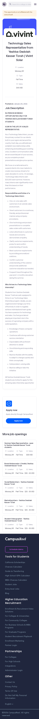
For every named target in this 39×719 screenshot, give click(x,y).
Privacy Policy (11, 687)
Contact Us (10, 682)
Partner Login (11, 645)
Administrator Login (14, 670)
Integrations (10, 666)
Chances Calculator (13, 567)
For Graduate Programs (15, 632)
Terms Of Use (11, 691)
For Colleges (10, 657)
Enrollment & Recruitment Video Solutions (19, 610)
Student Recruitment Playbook (18, 636)
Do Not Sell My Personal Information (16, 697)
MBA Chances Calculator (16, 580)
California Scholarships (15, 562)
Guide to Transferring (14, 571)
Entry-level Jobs (12, 589)
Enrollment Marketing (14, 641)
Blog (7, 593)
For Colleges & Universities (17, 616)
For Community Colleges (16, 620)
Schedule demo (16, 549)
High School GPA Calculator (17, 576)
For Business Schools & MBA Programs (18, 626)
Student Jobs (11, 584)
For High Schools (12, 662)
